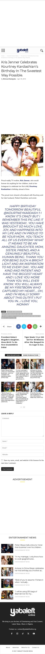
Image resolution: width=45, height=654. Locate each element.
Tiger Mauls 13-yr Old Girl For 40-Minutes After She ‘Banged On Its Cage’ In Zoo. (34, 341)
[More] (40, 326)
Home (2, 56)
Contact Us (35, 647)
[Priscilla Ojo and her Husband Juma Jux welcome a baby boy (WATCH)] (37, 387)
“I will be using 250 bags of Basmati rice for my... (26, 592)
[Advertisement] (22, 23)
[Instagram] (17, 634)
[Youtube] (33, 634)
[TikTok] (23, 634)
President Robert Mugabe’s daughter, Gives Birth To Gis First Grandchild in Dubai (10, 342)
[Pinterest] (29, 326)
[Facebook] (18, 326)
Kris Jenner (25, 180)
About (8, 647)
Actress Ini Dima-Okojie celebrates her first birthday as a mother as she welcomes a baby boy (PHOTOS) (36, 373)
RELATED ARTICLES (13, 355)
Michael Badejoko (9, 79)
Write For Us (25, 647)
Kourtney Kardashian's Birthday (12, 314)
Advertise (16, 647)
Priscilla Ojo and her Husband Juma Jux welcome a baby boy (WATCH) (36, 395)
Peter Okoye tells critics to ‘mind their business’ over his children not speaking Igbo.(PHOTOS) (8, 373)
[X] (24, 326)
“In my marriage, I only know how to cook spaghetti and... (29, 558)
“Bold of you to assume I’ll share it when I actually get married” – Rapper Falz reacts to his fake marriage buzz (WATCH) (7, 397)
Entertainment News (12, 56)
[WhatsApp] (35, 326)
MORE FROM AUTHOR (30, 355)
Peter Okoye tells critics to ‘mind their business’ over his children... (28, 546)
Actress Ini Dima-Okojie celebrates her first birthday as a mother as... (29, 569)
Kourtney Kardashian (14, 311)
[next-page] (24, 407)
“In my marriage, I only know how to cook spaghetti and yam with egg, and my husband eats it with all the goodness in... (22, 374)
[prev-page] (21, 407)
